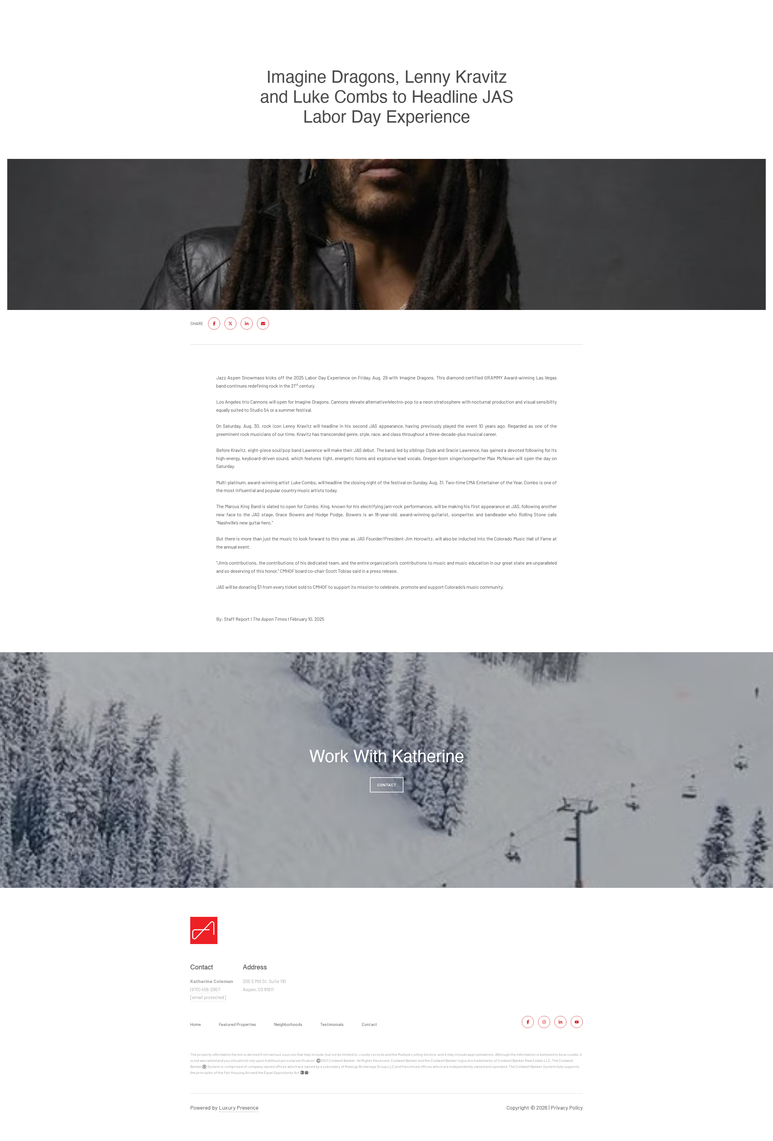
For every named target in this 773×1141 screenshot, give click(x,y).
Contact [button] (386, 784)
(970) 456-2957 (205, 989)
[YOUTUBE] (577, 1022)
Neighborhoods (288, 1024)
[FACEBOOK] (528, 1022)
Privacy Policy (567, 1107)
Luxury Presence (238, 1107)
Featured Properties (237, 1024)
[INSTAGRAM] (544, 1022)
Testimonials (332, 1024)
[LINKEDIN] (560, 1022)
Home (195, 1024)
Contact (369, 1024)
